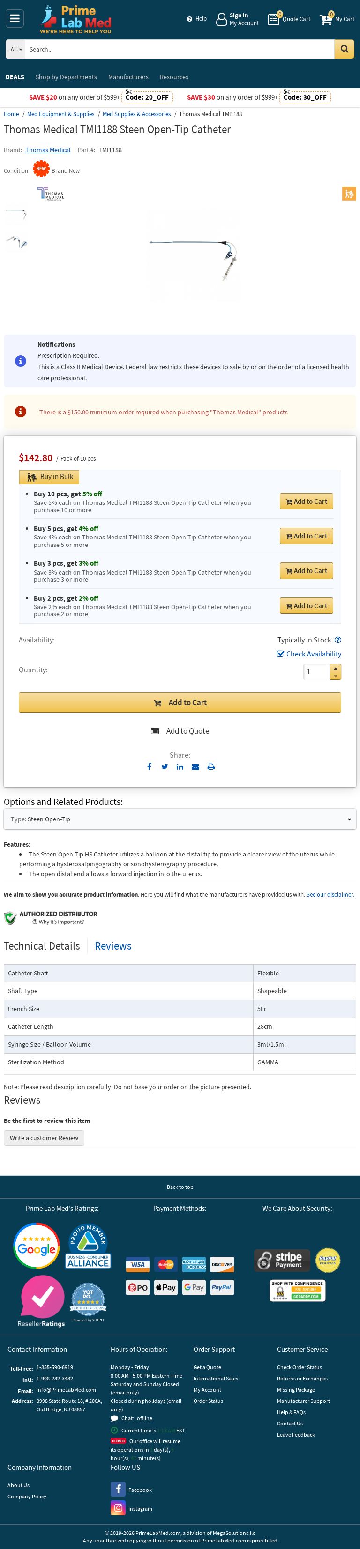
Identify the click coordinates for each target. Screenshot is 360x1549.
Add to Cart (310, 501)
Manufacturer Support (303, 1400)
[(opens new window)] (16, 213)
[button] (337, 639)
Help (201, 18)
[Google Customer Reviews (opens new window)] (36, 1247)
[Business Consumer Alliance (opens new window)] (88, 1246)
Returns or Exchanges (302, 1378)
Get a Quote (207, 1367)
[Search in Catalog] (344, 49)
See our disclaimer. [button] (330, 895)
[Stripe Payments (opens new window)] (282, 1261)
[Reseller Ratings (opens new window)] (41, 1302)
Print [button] (211, 766)
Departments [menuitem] (66, 77)
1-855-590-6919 (55, 1367)
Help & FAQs (291, 1412)
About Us (19, 1485)
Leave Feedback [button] (296, 1434)
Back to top (180, 1186)
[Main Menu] (15, 18)
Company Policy (27, 1496)
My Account (207, 1389)
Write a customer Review (44, 1138)
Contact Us (290, 1423)
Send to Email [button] (195, 767)
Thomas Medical (48, 150)
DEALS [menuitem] (15, 77)
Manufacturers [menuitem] (128, 77)
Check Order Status (299, 1367)
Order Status (208, 1400)
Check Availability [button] (313, 653)
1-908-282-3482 (55, 1378)
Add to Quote (187, 731)
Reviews (113, 945)
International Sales (216, 1378)
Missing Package (296, 1389)
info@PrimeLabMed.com (66, 1389)
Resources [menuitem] (174, 77)
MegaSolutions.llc (234, 1532)
